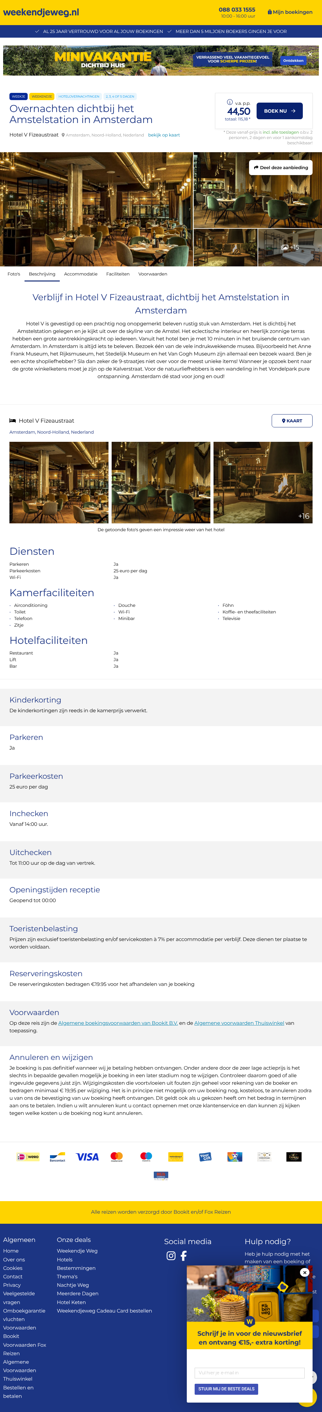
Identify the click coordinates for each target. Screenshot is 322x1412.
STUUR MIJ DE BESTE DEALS (226, 1389)
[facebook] (183, 1256)
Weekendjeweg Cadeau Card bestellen (104, 1311)
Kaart (294, 421)
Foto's (14, 274)
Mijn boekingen (292, 12)
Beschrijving (42, 274)
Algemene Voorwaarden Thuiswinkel (19, 1370)
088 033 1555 (237, 10)
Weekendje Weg (77, 1251)
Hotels (65, 1260)
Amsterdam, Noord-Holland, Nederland (51, 432)
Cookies (12, 1268)
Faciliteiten (118, 274)
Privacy (12, 1285)
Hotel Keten (71, 1303)
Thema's (67, 1277)
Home (11, 1251)
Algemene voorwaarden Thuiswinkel (239, 1023)
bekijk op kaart (164, 135)
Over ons (14, 1260)
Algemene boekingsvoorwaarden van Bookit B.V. (118, 1023)
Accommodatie (80, 274)
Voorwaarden (152, 274)
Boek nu (276, 111)
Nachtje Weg (73, 1285)
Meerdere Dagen (78, 1294)
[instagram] (171, 1256)
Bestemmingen (76, 1268)
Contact (13, 1277)
